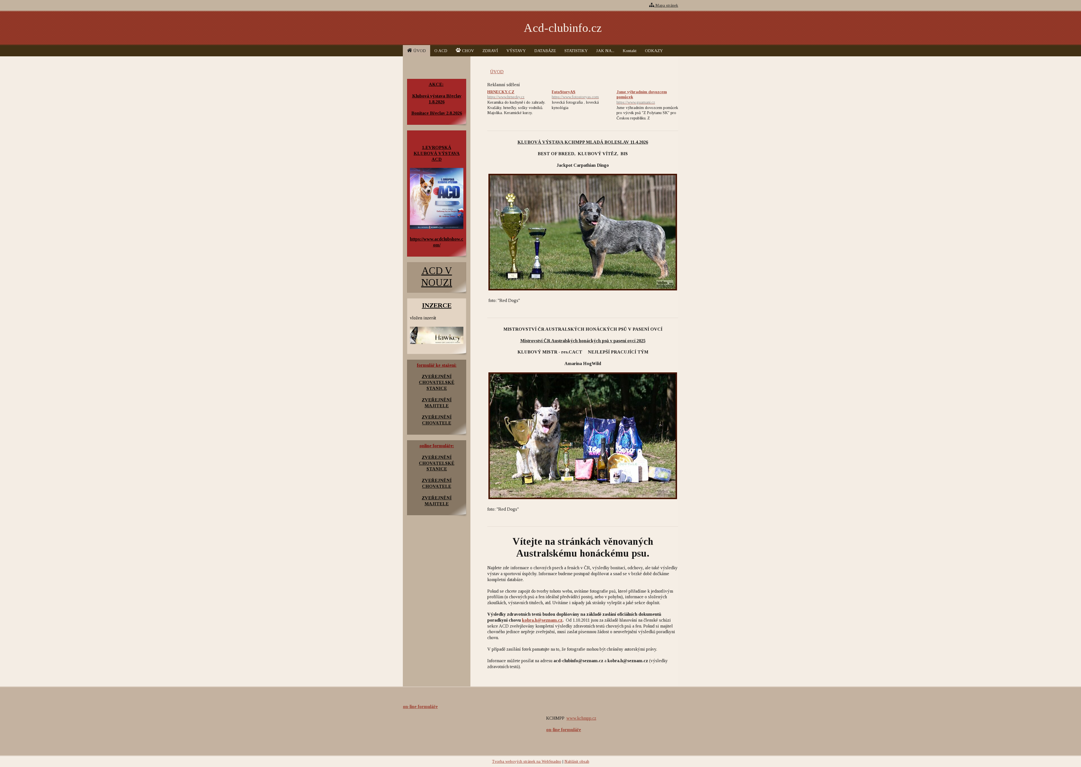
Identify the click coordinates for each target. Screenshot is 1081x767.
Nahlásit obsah (576, 761)
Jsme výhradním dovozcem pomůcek (642, 97)
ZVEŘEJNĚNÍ (437, 376)
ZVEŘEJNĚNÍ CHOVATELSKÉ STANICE (436, 463)
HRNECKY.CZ (505, 94)
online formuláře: (436, 445)
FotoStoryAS (575, 94)
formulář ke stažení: (437, 365)
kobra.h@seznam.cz (542, 620)
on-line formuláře (420, 706)
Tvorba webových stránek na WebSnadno (526, 761)
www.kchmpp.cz (581, 718)
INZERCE (437, 305)
